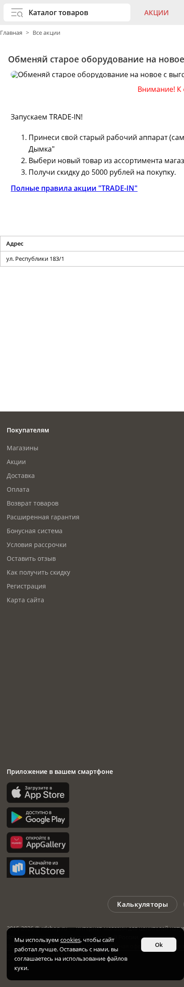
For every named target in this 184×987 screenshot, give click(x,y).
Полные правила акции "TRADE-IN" (74, 188)
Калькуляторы (142, 904)
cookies (70, 940)
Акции (156, 12)
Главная (12, 33)
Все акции (46, 33)
